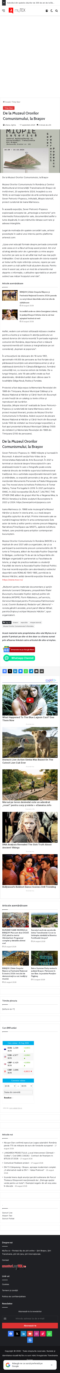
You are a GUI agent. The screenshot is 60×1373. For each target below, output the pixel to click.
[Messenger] (20, 671)
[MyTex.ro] (18, 11)
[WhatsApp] (26, 671)
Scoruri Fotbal (8, 1218)
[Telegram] (31, 671)
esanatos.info (30, 809)
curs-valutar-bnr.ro (15, 1108)
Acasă (7, 102)
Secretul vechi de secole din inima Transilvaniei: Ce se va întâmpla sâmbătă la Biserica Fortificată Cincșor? (44, 934)
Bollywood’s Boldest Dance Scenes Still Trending (29, 886)
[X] (10, 671)
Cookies (5, 1284)
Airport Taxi (7, 1216)
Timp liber (16, 102)
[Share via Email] (36, 671)
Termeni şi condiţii (10, 1290)
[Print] (42, 671)
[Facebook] (5, 671)
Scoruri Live (7, 1213)
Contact (5, 1260)
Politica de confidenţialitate (14, 1296)
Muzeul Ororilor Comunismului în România (18, 626)
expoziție (24, 622)
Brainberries (30, 724)
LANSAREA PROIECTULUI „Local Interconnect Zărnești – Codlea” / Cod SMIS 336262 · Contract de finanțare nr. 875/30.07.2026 (29, 1156)
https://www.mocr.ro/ (12, 579)
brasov (15, 622)
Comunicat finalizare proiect (16, 1163)
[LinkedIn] (15, 671)
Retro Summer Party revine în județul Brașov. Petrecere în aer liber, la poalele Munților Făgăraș (44, 972)
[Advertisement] (30, 53)
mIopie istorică (35, 622)
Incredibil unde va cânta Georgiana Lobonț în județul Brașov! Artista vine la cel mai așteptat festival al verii (38, 315)
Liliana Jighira (10, 125)
